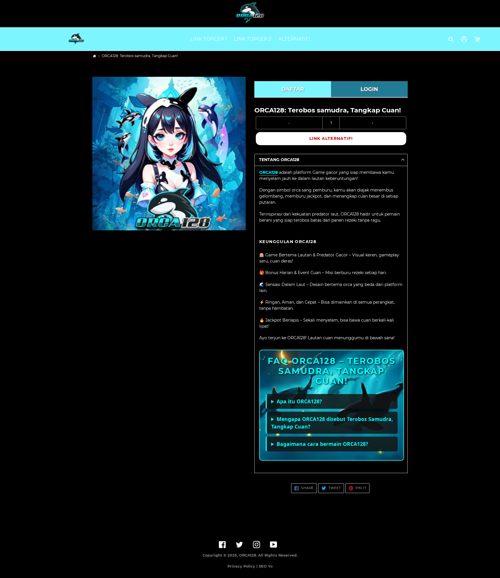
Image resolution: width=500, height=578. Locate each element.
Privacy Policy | (243, 566)
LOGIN (369, 89)
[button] (451, 39)
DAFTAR (293, 89)
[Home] (94, 56)
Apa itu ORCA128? (299, 401)
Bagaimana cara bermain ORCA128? (322, 443)
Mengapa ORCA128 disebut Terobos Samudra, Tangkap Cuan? (332, 422)
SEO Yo (266, 566)
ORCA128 (268, 172)
